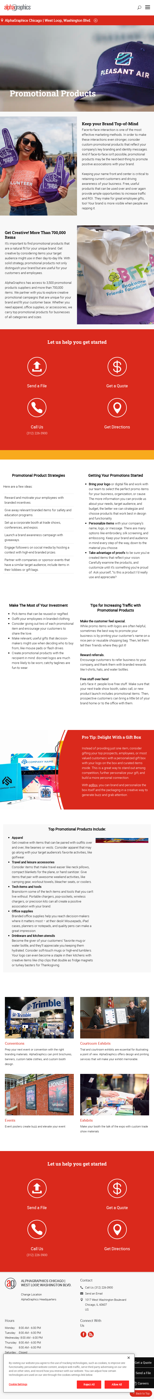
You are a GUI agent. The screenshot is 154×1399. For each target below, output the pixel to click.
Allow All (117, 1384)
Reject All (89, 1384)
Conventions (14, 1043)
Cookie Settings (18, 1384)
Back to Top (143, 1393)
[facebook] (83, 1334)
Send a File (143, 1373)
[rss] (91, 1334)
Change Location (31, 1294)
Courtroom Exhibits (95, 1043)
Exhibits (86, 1120)
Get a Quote (143, 1362)
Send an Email (94, 1293)
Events (10, 1120)
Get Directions (117, 427)
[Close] (129, 1358)
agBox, (93, 785)
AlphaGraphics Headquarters (38, 1299)
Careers (143, 1383)
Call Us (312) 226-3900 (99, 1287)
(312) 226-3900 (37, 433)
